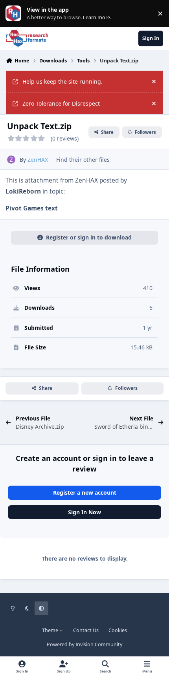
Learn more (15, 13)
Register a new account (84, 492)
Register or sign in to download (89, 237)
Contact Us (86, 630)
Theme (50, 630)
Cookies (117, 630)
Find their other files (83, 159)
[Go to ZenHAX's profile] (11, 159)
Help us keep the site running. (62, 81)
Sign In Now (84, 512)
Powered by (84, 644)
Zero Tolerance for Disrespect (61, 103)
